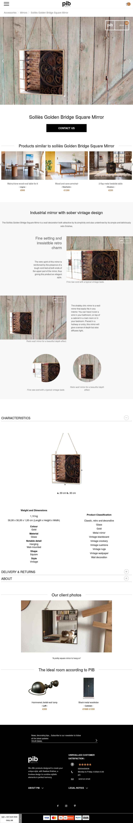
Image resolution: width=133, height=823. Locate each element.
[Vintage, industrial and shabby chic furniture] (66, 3)
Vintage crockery (99, 541)
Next (130, 61)
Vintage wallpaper (99, 553)
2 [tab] (68, 96)
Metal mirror (99, 532)
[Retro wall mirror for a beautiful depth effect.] (87, 368)
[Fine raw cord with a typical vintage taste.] (46, 368)
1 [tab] (64, 96)
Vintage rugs (99, 549)
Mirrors (23, 12)
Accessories (10, 12)
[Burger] (6, 4)
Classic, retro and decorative (99, 520)
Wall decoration (99, 557)
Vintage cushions (99, 545)
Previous (3, 61)
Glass (99, 524)
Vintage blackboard (99, 536)
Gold (99, 528)
